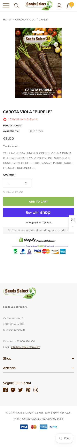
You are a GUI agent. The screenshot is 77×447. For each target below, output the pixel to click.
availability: (11, 131)
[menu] (6, 6)
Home (7, 19)
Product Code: (12, 125)
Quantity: (9, 174)
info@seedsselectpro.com (25, 346)
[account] (59, 5)
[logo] (38, 5)
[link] (19, 293)
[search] (16, 5)
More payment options (38, 222)
